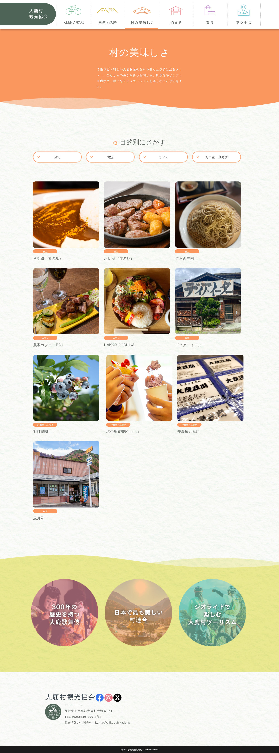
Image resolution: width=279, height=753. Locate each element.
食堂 (110, 156)
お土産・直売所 (216, 156)
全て (57, 156)
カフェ (163, 156)
